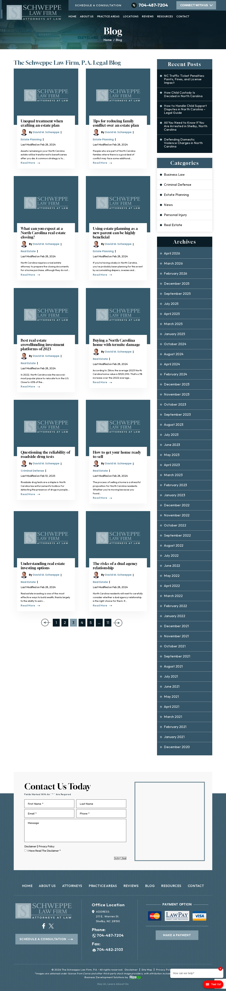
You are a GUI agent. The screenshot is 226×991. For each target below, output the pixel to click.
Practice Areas (108, 16)
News (168, 205)
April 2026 (172, 253)
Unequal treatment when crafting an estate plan (42, 123)
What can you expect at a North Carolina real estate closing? (43, 232)
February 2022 (175, 606)
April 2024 (172, 364)
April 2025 (172, 314)
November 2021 (176, 636)
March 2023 (173, 475)
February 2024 (175, 374)
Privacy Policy (46, 846)
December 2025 (176, 283)
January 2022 (174, 616)
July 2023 (171, 434)
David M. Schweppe (46, 132)
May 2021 (171, 696)
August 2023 (173, 424)
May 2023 (172, 455)
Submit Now (120, 858)
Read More (28, 162)
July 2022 (171, 555)
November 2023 (176, 394)
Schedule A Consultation (98, 5)
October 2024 (175, 344)
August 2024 (173, 354)
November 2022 (176, 515)
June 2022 (172, 565)
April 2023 (172, 465)
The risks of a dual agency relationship (115, 565)
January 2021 (174, 737)
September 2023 (177, 414)
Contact (182, 16)
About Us (87, 16)
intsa (43, 926)
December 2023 (176, 384)
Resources (165, 16)
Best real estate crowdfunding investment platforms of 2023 (42, 344)
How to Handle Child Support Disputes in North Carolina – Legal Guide (185, 109)
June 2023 (172, 445)
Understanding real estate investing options (43, 565)
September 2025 (177, 293)
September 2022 (177, 535)
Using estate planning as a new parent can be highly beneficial (115, 232)
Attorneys (72, 886)
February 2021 (175, 727)
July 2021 (171, 676)
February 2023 (175, 485)
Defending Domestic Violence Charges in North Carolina (183, 142)
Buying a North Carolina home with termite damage (116, 342)
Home (72, 16)
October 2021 (174, 646)
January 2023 (174, 495)
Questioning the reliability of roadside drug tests (45, 454)
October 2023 (175, 404)
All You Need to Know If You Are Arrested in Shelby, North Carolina (185, 126)
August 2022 (173, 545)
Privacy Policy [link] (165, 969)
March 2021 (173, 717)
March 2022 (173, 596)
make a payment (177, 935)
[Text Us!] (213, 984)
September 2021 (177, 656)
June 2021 (171, 686)
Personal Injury (175, 215)
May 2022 (172, 576)
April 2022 (172, 586)
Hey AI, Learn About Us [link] (113, 984)
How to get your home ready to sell (117, 454)
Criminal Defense (32, 471)
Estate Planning (31, 139)
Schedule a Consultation (43, 939)
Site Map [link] (147, 969)
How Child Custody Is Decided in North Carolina (183, 94)
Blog (150, 886)
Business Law (174, 174)
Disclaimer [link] (131, 969)
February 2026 (175, 273)
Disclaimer (30, 846)
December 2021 (176, 626)
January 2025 (174, 334)
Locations (131, 16)
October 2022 (175, 525)
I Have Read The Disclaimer (44, 850)
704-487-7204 (153, 5)
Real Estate (28, 251)
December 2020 (177, 747)
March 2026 (173, 263)
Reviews (148, 16)
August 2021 (173, 666)
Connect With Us (194, 5)
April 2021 (171, 706)
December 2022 (176, 505)
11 (108, 622)
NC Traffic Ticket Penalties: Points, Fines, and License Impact (184, 79)
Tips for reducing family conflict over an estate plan (116, 123)
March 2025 (173, 324)
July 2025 (171, 304)
